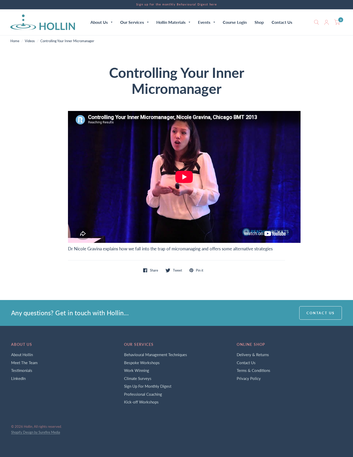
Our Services (132, 22)
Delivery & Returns (253, 354)
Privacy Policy (249, 378)
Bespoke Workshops (142, 362)
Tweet (177, 270)
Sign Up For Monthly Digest (147, 386)
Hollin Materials (171, 22)
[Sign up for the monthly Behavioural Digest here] (176, 4)
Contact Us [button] (320, 313)
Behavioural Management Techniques (155, 354)
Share (154, 270)
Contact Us (282, 22)
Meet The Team (24, 362)
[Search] (316, 22)
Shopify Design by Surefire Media (35, 432)
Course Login (235, 22)
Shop (259, 22)
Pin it (199, 270)
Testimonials (21, 370)
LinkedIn (18, 378)
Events (204, 22)
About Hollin (22, 354)
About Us (99, 22)
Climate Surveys (137, 378)
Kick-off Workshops (141, 402)
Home (14, 41)
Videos (30, 41)
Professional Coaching (143, 394)
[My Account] (326, 22)
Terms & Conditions (253, 370)
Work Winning (136, 370)
